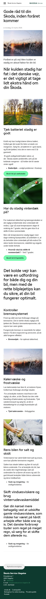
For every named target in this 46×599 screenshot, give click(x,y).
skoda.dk (7, 590)
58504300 (10, 580)
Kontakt (6, 594)
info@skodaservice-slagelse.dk (19, 583)
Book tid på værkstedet (15, 174)
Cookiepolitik (16, 590)
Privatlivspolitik (31, 592)
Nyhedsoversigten (14, 566)
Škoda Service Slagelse (15, 3)
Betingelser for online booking (14, 592)
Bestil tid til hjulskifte (15, 258)
